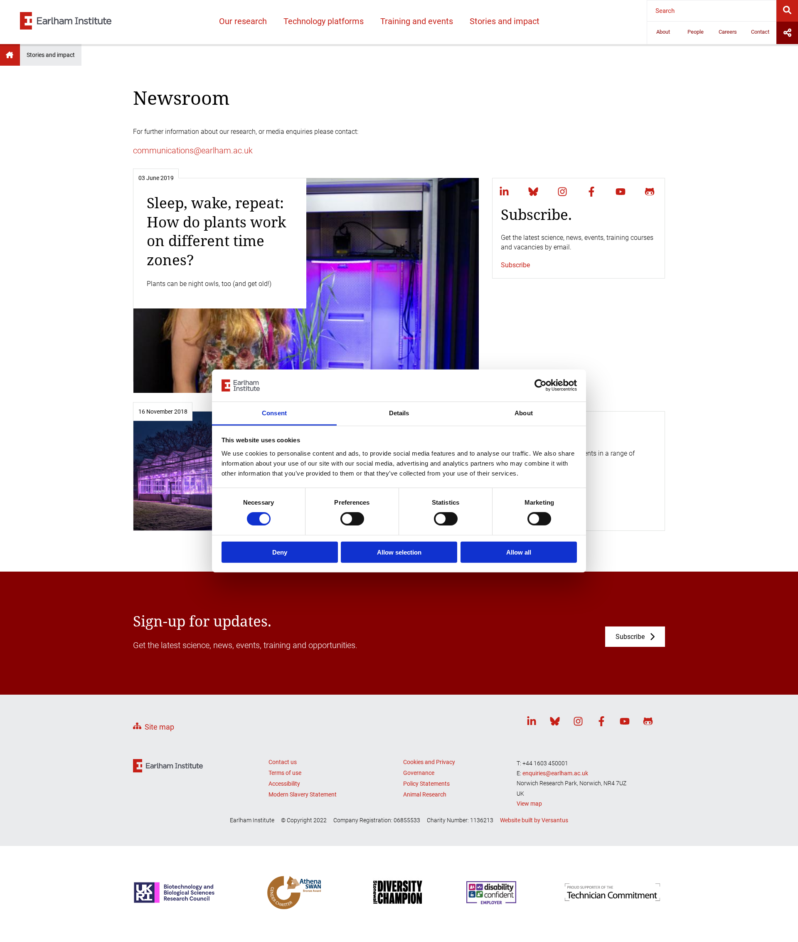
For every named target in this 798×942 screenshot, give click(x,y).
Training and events (416, 21)
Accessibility (284, 784)
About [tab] (524, 413)
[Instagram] (562, 192)
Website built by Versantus (534, 820)
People (695, 32)
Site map (159, 727)
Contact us (282, 762)
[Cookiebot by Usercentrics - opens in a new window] (540, 385)
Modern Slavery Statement (302, 794)
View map (529, 803)
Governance (418, 773)
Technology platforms (323, 21)
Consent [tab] (274, 413)
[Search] (787, 11)
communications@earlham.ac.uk (193, 150)
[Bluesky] (533, 192)
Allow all (518, 551)
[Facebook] (591, 192)
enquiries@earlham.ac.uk (555, 773)
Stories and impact (504, 21)
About (663, 32)
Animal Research (424, 794)
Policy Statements (426, 784)
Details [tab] (399, 413)
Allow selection (399, 551)
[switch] (352, 518)
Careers (728, 32)
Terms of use (284, 773)
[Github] (650, 192)
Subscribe (515, 265)
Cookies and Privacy (429, 762)
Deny (279, 551)
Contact (760, 32)
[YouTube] (621, 192)
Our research (243, 21)
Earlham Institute (10, 55)
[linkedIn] (504, 192)
